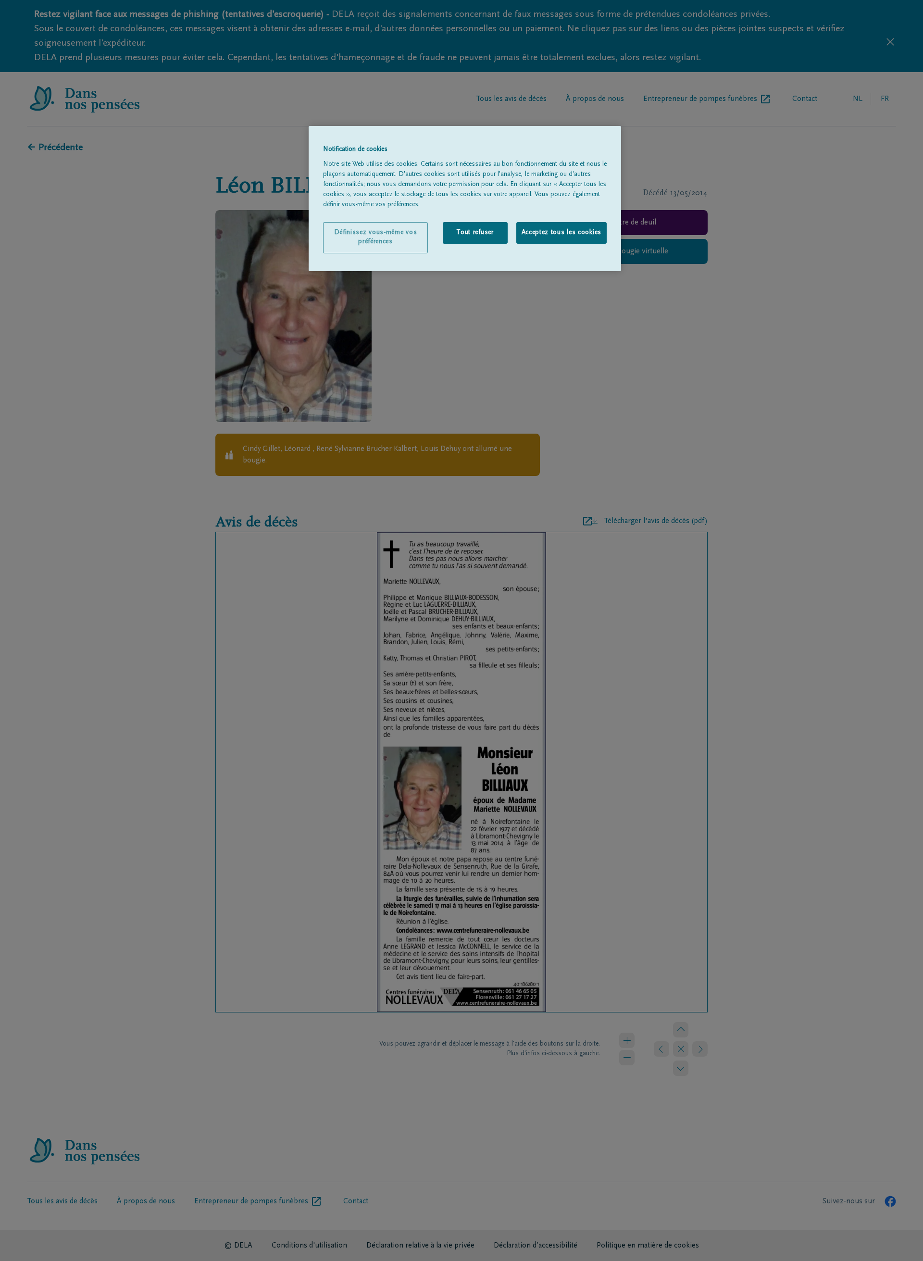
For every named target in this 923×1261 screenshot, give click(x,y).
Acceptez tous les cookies (562, 232)
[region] (465, 198)
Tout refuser (474, 232)
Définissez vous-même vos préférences (375, 237)
